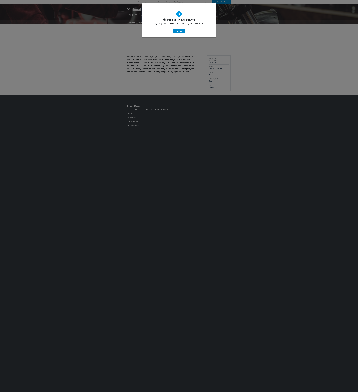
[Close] (179, 5)
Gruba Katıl (179, 31)
